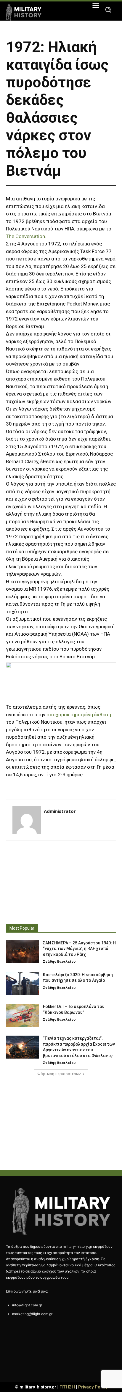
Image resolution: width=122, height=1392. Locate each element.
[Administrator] (26, 820)
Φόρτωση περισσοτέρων (59, 1073)
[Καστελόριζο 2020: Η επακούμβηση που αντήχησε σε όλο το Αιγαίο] (22, 983)
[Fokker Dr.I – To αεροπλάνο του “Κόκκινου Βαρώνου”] (22, 1015)
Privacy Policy (92, 1387)
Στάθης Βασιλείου (59, 961)
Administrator (60, 811)
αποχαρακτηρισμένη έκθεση (78, 714)
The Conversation (25, 236)
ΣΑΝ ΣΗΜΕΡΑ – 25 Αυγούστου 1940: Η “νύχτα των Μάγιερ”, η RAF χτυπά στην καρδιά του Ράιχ (79, 949)
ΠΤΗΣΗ (67, 1387)
